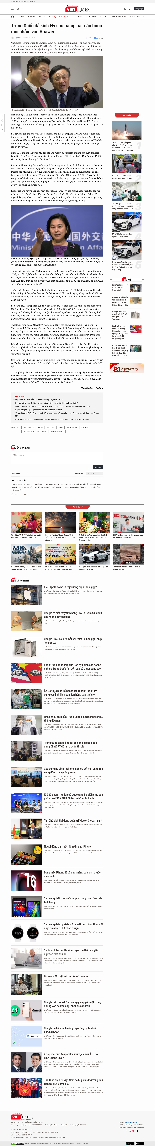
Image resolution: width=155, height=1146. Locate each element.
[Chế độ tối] (130, 8)
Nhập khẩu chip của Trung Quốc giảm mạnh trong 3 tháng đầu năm (73, 718)
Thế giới (102, 17)
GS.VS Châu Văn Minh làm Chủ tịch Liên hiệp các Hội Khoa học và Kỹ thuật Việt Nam (93, 537)
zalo (130, 1131)
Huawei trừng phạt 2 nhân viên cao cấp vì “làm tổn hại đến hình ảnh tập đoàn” (46, 403)
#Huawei (60, 427)
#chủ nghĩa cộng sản (57, 431)
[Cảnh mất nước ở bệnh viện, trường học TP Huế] (126, 163)
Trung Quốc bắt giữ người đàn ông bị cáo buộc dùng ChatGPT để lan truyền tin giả (70, 744)
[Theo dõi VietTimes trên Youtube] (133, 1131)
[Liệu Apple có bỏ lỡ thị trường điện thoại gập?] (135, 288)
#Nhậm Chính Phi (28, 427)
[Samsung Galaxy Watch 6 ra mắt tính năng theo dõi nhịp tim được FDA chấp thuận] (26, 932)
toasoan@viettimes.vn (131, 1122)
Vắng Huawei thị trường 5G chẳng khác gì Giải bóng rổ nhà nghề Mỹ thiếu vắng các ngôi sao (52, 406)
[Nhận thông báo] (125, 8)
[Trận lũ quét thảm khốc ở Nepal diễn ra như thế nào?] (128, 554)
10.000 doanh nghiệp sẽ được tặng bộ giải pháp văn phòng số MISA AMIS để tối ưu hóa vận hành (73, 796)
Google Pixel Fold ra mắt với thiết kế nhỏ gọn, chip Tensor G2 (119, 315)
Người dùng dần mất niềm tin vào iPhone (67, 846)
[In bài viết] (90, 37)
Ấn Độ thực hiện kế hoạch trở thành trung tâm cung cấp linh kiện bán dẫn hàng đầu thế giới (120, 350)
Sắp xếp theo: (79, 473)
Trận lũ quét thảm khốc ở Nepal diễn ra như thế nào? (128, 568)
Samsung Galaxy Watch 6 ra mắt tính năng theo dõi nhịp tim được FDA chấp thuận (73, 926)
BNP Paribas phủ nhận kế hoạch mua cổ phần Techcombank (128, 536)
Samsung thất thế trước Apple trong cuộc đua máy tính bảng (73, 900)
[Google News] (98, 38)
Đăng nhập (139, 9)
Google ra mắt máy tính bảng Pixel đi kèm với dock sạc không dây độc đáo (120, 301)
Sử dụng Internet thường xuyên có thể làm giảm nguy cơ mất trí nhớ (71, 952)
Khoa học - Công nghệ (58, 17)
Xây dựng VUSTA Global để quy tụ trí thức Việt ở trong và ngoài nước (26, 536)
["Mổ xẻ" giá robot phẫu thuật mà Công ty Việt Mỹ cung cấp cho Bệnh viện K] (126, 191)
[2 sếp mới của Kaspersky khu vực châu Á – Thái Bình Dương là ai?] (26, 1062)
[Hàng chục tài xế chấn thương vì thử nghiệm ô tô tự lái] (94, 554)
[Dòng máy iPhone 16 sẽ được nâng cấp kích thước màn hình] (26, 880)
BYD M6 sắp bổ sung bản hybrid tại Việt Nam (122, 235)
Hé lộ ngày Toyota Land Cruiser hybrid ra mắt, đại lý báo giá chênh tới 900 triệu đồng (122, 266)
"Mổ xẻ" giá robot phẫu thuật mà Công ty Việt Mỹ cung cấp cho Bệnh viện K (122, 206)
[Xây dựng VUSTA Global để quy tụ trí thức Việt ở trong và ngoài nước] (26, 522)
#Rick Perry (50, 427)
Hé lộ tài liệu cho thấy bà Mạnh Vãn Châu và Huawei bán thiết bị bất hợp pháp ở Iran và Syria (52, 419)
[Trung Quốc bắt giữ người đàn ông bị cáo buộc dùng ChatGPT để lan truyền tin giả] (26, 751)
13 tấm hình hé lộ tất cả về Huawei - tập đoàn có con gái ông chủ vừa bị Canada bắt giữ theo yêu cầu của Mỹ (57, 414)
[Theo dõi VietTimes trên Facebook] (126, 1131)
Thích (16, 494)
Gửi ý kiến (98, 467)
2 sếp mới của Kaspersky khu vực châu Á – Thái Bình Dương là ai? (71, 1056)
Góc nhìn (31, 17)
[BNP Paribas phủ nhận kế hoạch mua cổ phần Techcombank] (128, 522)
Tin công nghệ (20, 580)
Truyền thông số (136, 17)
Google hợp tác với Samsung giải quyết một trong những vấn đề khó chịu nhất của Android (72, 1004)
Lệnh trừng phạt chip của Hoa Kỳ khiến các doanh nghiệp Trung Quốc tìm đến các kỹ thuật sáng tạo (120, 332)
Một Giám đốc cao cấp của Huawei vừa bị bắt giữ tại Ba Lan (39, 400)
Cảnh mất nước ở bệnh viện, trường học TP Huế (122, 177)
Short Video (91, 17)
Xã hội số (20, 17)
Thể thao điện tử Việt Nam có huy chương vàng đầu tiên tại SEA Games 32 (73, 1081)
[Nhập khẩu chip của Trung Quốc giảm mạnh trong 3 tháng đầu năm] (26, 725)
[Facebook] (86, 38)
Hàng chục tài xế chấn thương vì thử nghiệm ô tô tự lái (93, 568)
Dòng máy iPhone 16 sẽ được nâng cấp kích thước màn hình (72, 874)
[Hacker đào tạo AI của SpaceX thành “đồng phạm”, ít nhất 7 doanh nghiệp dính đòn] (60, 522)
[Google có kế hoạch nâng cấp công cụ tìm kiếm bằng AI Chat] (26, 1036)
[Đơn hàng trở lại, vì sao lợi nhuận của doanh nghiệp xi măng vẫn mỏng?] (26, 554)
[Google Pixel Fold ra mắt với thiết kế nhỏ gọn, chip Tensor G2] (135, 315)
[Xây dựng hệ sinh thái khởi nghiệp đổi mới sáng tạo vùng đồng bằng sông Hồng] (26, 777)
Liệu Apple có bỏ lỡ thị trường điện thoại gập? (120, 287)
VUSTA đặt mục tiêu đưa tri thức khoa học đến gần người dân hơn (58, 568)
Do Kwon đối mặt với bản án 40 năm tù (66, 976)
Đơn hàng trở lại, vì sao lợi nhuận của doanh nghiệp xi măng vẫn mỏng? (26, 568)
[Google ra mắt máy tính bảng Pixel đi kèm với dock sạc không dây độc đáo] (135, 300)
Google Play (140, 1143)
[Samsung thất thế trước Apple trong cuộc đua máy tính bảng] (26, 906)
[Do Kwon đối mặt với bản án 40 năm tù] (26, 984)
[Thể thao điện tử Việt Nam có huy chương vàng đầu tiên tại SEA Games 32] (26, 1088)
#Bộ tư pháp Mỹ (42, 431)
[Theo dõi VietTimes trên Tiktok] (137, 1131)
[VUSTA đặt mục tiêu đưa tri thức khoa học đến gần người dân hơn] (60, 554)
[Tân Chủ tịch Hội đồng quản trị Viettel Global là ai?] (26, 829)
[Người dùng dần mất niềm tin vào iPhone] (26, 854)
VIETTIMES (77, 8)
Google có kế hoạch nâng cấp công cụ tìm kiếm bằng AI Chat (71, 1030)
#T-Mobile (84, 427)
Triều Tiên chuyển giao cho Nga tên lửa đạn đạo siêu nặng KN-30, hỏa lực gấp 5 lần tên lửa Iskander (122, 146)
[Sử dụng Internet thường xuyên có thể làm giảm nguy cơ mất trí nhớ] (26, 958)
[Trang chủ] (12, 17)
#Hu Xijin (40, 427)
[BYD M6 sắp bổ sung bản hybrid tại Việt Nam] (126, 222)
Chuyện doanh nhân (117, 17)
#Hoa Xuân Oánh (28, 431)
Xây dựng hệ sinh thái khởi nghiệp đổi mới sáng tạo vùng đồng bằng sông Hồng (73, 770)
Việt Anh (18, 38)
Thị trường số (77, 17)
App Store (130, 1143)
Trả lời (25, 494)
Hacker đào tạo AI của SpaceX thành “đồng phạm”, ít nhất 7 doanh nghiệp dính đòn (60, 537)
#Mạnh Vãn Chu (72, 427)
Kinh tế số (42, 17)
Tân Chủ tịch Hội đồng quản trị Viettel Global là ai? (73, 820)
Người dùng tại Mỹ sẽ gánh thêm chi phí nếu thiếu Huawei (38, 410)
